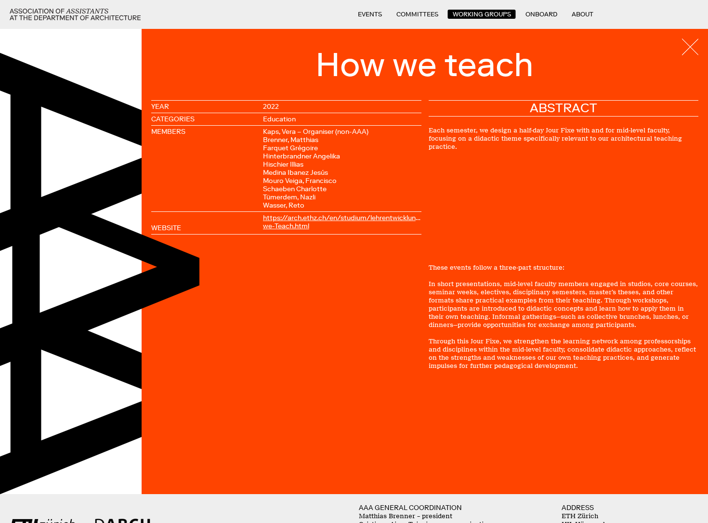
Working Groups (482, 14)
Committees (417, 14)
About (582, 14)
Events (370, 14)
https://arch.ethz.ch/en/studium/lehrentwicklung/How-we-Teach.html (342, 222)
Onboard (541, 14)
